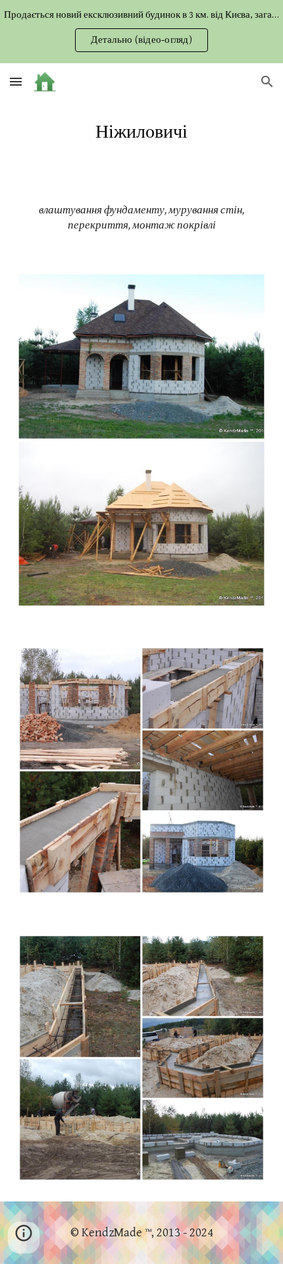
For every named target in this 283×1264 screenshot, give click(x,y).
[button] (16, 81)
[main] (142, 132)
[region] (141, 31)
